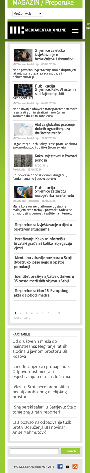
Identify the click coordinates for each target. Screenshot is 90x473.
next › (17, 318)
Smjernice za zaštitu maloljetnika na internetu (54, 194)
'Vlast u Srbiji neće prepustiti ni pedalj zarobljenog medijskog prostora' (41, 392)
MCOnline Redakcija (25, 64)
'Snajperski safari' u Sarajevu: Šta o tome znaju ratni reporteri (44, 410)
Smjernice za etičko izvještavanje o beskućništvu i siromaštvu (54, 55)
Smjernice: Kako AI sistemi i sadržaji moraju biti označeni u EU (44, 94)
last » (27, 318)
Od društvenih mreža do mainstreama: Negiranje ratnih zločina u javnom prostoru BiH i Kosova (41, 349)
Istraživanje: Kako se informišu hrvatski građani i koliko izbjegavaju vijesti (43, 243)
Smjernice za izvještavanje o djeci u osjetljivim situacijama (43, 227)
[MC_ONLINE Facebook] (59, 467)
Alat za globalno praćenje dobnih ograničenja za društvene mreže (55, 129)
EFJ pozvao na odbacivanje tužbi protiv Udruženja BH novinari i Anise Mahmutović (42, 428)
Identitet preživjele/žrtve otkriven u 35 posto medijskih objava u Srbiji (44, 279)
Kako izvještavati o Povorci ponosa (56, 159)
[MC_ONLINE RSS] (74, 467)
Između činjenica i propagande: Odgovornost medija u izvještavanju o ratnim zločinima (41, 372)
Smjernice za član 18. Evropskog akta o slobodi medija (41, 293)
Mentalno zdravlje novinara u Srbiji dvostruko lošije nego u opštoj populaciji (43, 262)
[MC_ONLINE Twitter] (66, 467)
